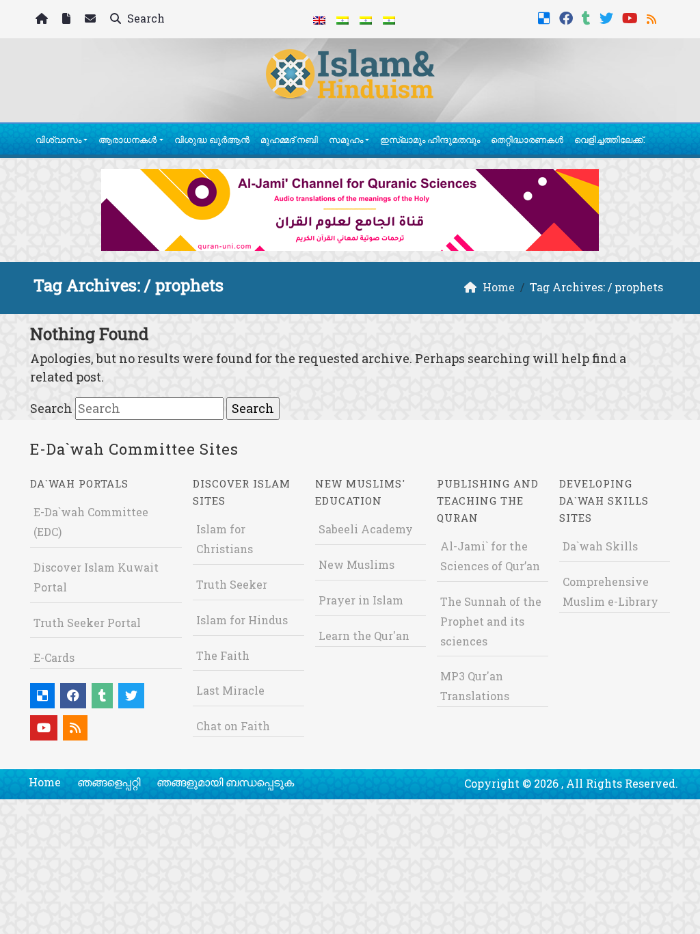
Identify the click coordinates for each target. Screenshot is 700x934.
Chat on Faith (233, 726)
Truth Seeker (231, 584)
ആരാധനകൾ (127, 139)
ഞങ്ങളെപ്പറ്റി (108, 782)
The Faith (223, 655)
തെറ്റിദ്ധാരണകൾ (527, 139)
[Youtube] (631, 17)
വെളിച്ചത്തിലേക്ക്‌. (609, 139)
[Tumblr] (588, 17)
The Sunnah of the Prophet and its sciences (490, 621)
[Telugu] (365, 19)
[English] (319, 19)
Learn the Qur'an (364, 635)
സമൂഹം (346, 139)
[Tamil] (389, 19)
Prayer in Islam (361, 600)
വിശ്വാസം (58, 139)
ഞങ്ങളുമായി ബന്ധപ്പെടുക (225, 782)
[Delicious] (546, 17)
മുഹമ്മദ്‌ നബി (289, 139)
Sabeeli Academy (366, 529)
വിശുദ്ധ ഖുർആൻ (212, 139)
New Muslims (356, 564)
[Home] (43, 19)
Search (144, 18)
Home (45, 782)
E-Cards (54, 657)
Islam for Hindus (242, 620)
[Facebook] (567, 17)
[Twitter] (608, 17)
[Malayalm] (342, 19)
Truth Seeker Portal (87, 622)
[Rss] (653, 17)
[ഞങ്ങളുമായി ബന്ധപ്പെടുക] (92, 19)
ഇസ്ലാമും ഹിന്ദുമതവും (430, 139)
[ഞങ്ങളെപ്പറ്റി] (68, 19)
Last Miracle (230, 690)
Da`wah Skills (600, 546)
